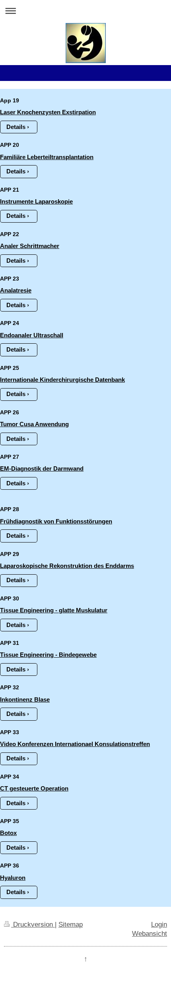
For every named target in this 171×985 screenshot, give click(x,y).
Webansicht (149, 933)
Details (15, 126)
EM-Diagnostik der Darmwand (42, 468)
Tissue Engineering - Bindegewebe (48, 654)
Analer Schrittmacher (29, 245)
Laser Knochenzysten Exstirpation (48, 112)
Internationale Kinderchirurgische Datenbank (62, 379)
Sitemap (70, 924)
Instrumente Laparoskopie (36, 201)
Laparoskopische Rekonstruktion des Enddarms (67, 565)
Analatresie (15, 290)
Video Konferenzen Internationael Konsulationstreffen (75, 744)
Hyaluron (12, 877)
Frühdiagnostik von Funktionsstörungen (56, 521)
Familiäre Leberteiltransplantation (46, 157)
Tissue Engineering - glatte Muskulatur (53, 610)
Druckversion (33, 924)
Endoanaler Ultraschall (31, 335)
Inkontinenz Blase (25, 699)
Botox (8, 832)
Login (159, 924)
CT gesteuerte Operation (34, 788)
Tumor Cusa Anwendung (34, 424)
